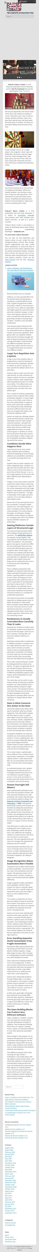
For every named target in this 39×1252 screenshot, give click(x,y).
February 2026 (10, 1152)
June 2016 (8, 1196)
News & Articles (10, 1223)
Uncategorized (10, 1225)
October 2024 (9, 1165)
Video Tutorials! (24, 91)
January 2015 (9, 1204)
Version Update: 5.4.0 (20, 1138)
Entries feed (9, 1237)
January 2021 (9, 1178)
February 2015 (10, 1202)
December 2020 (10, 1180)
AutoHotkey (22, 215)
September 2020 (10, 1187)
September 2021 (10, 1172)
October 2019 (9, 1189)
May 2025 (8, 1159)
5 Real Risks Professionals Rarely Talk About (20, 1110)
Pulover (7, 1136)
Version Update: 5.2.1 (20, 1136)
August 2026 (9, 1148)
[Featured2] (19, 139)
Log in (7, 1235)
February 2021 (10, 1176)
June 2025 (8, 1156)
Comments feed (10, 1239)
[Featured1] (19, 101)
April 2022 (8, 1170)
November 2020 (10, 1183)
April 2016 (8, 1200)
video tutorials (10, 260)
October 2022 (9, 1167)
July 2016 (8, 1193)
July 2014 (8, 1206)
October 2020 (9, 1185)
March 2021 (9, 1174)
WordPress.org (10, 1241)
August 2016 (9, 1191)
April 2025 (8, 1161)
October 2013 (9, 1211)
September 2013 (10, 1213)
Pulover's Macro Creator (23, 1246)
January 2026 (9, 1154)
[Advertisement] (19, 39)
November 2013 (10, 1209)
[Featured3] (19, 178)
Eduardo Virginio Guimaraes (15, 1131)
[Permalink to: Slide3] (19, 67)
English (24, 1)
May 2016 (8, 1198)
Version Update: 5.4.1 (17, 1129)
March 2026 (9, 1150)
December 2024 (10, 1163)
